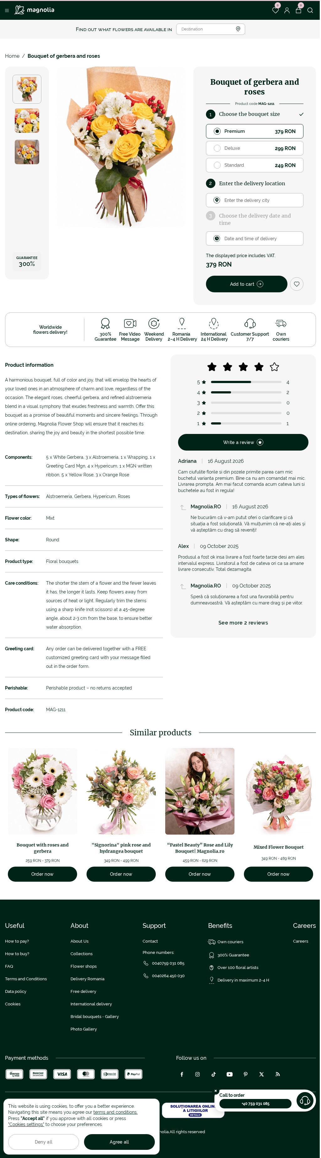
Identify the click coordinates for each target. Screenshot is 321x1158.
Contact (150, 941)
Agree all (119, 1141)
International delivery (91, 1004)
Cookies (12, 1004)
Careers (300, 941)
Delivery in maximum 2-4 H (243, 980)
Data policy (15, 991)
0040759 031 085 (168, 963)
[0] (275, 10)
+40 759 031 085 (256, 1103)
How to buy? (17, 953)
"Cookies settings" (26, 1124)
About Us (79, 941)
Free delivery (83, 991)
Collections (81, 953)
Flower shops (84, 966)
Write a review (238, 442)
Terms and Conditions (26, 979)
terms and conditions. (115, 1112)
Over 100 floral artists (238, 967)
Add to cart (242, 284)
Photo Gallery (84, 1029)
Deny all (43, 1141)
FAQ (9, 966)
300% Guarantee (233, 955)
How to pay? (17, 941)
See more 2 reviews (243, 623)
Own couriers (230, 941)
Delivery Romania (87, 979)
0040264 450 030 (168, 975)
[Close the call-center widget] (215, 1091)
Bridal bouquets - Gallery (95, 1016)
